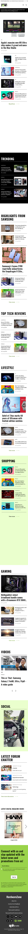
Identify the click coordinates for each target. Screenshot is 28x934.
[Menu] (23, 5)
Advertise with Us (14, 907)
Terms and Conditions (14, 910)
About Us (14, 901)
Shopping (8, 461)
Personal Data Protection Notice (15, 885)
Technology (15, 787)
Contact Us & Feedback (14, 904)
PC (1, 39)
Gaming (6, 571)
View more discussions (7, 796)
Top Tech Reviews (13, 313)
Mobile (2, 177)
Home (16, 427)
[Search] (26, 5)
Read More (12, 104)
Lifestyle (17, 67)
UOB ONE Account (17, 770)
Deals (16, 91)
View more (12, 302)
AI (15, 373)
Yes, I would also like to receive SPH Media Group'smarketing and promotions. (14, 869)
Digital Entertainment (18, 777)
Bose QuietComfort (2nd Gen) (20, 780)
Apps (16, 439)
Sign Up (14, 877)
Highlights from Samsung (13, 217)
